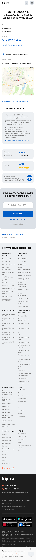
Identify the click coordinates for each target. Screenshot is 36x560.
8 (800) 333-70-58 (12, 489)
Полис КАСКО (22, 259)
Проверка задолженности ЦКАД (7, 399)
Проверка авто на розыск (23, 338)
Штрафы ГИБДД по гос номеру (8, 333)
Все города (6, 463)
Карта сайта (6, 503)
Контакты (19, 500)
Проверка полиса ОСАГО (7, 292)
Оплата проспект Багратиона (8, 416)
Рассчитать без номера (18, 219)
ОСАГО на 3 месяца (8, 262)
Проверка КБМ (22, 316)
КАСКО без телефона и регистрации (22, 284)
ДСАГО (4, 280)
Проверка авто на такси (23, 351)
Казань (4, 446)
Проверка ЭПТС (23, 378)
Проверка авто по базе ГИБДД (23, 320)
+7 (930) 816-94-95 (13, 45)
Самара (4, 458)
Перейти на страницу (15, 141)
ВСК (10, 234)
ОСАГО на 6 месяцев (9, 265)
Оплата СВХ (6, 406)
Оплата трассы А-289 (7, 421)
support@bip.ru (10, 485)
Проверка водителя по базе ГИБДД (24, 374)
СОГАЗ (20, 404)
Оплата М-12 (6, 412)
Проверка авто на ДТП (23, 333)
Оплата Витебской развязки (8, 425)
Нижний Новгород (8, 449)
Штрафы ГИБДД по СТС (8, 319)
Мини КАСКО (22, 262)
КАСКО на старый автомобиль (23, 279)
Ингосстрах (22, 401)
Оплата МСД (6, 404)
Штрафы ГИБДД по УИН (8, 329)
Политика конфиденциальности (13, 506)
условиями (20, 553)
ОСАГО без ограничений (6, 268)
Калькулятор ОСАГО (8, 289)
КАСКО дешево (23, 306)
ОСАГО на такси (7, 277)
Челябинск (5, 455)
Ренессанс (21, 416)
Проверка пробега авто (24, 360)
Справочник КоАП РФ (8, 343)
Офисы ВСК (19, 234)
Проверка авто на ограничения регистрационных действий (24, 344)
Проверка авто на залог (23, 356)
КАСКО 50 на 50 (23, 298)
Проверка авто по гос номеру (23, 329)
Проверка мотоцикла (21, 370)
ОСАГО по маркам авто (8, 273)
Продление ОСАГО (8, 286)
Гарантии (11, 500)
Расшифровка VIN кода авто (23, 382)
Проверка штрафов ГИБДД (8, 315)
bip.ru (4, 234)
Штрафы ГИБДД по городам (8, 338)
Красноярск (6, 452)
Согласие (21, 410)
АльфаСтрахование (24, 396)
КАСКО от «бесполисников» (24, 268)
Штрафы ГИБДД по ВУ (8, 324)
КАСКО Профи (22, 265)
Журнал (27, 500)
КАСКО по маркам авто (23, 302)
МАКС (20, 413)
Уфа (3, 460)
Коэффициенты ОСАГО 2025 (7, 300)
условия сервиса (18, 224)
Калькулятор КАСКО (24, 272)
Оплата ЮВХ (6, 409)
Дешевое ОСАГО (7, 296)
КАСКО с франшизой (24, 275)
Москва (4, 434)
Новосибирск (6, 440)
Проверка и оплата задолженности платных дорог (8, 392)
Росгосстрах (22, 399)
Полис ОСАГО (6, 259)
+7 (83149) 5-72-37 (13, 40)
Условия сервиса (8, 509)
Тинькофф (21, 393)
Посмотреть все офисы (14, 102)
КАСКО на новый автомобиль (23, 294)
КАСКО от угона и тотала (23, 290)
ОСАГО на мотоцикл (8, 283)
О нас (4, 500)
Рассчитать (18, 214)
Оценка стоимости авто (24, 365)
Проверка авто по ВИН (23, 324)
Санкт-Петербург (8, 437)
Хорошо (31, 554)
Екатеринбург (6, 443)
